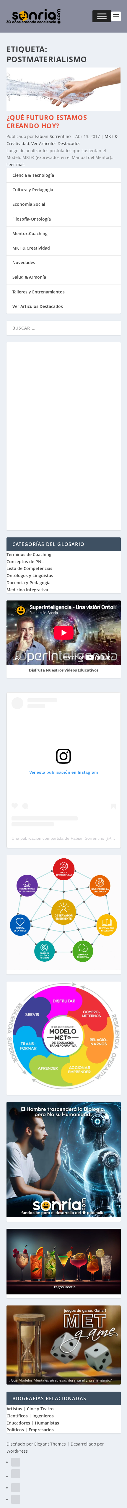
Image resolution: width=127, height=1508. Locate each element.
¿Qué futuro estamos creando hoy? (46, 121)
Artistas (14, 1408)
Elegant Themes (50, 1444)
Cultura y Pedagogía (32, 189)
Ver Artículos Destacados (55, 143)
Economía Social (28, 204)
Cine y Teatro (40, 1408)
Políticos (15, 1429)
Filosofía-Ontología (31, 219)
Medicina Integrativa (27, 589)
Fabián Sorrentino (53, 136)
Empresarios (41, 1429)
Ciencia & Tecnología (33, 175)
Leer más (15, 164)
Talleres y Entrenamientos (38, 292)
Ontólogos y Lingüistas (29, 575)
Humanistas (47, 1423)
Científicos (17, 1416)
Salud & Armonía (29, 277)
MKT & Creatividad (31, 248)
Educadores (18, 1423)
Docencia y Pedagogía (28, 582)
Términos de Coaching (28, 554)
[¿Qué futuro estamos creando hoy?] (63, 109)
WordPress (17, 1451)
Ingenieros (43, 1416)
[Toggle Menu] (102, 16)
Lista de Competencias (29, 568)
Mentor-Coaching (30, 233)
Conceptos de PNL (25, 561)
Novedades (23, 262)
